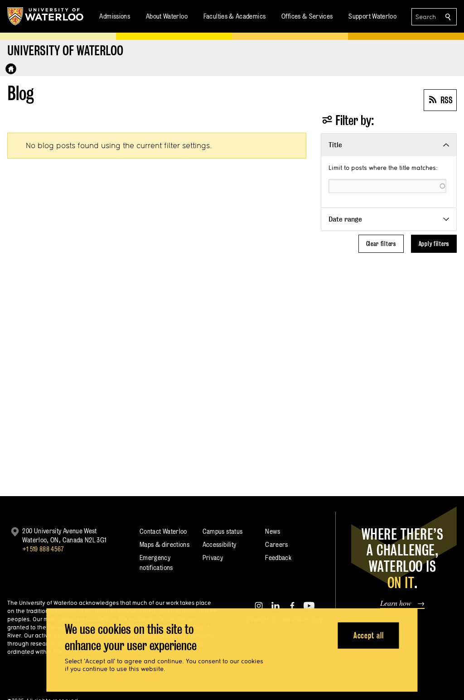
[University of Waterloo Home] (45, 16)
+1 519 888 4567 (43, 549)
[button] (388, 145)
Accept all (368, 635)
